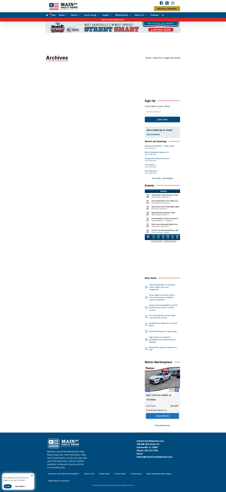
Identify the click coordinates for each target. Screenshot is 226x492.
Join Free (162, 119)
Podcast (154, 15)
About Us (139, 15)
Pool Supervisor (151, 171)
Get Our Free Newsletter (112, 20)
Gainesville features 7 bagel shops (163, 331)
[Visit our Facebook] (161, 3)
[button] (148, 390)
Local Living (90, 15)
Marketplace (121, 15)
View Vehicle (162, 415)
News (62, 15)
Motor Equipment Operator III (157, 152)
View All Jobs (167, 178)
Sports (74, 15)
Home (148, 57)
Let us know (153, 134)
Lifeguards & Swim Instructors (157, 158)
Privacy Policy (104, 474)
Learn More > (20, 486)
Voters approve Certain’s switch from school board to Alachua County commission (162, 297)
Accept (7, 486)
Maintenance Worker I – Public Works (160, 146)
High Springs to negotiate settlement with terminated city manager (162, 339)
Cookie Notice (136, 474)
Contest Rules (120, 474)
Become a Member (167, 8)
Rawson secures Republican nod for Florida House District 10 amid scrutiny (163, 307)
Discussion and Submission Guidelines (63, 474)
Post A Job (156, 178)
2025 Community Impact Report (159, 474)
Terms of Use (89, 474)
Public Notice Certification (58, 481)
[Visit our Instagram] (173, 3)
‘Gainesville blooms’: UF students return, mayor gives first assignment (162, 287)
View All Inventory (162, 425)
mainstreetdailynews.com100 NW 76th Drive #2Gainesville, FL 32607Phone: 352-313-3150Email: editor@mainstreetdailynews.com (154, 448)
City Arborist (150, 165)
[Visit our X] (167, 3)
